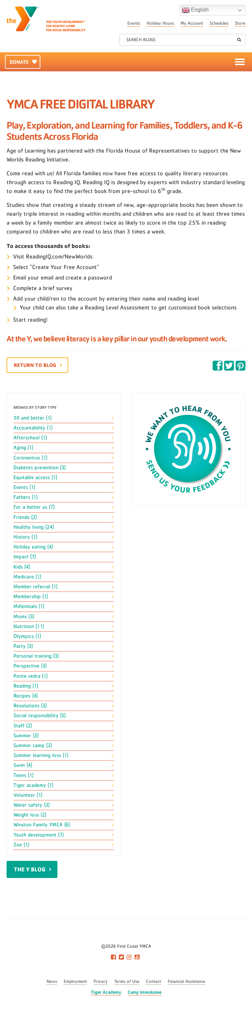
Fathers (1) (25, 497)
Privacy (101, 981)
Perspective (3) (30, 665)
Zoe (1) (21, 844)
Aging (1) (23, 447)
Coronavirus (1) (30, 457)
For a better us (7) (33, 507)
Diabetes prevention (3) (39, 467)
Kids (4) (21, 567)
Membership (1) (30, 596)
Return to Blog (35, 365)
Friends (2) (25, 517)
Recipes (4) (25, 695)
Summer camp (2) (32, 745)
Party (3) (23, 646)
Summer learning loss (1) (40, 755)
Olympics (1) (27, 636)
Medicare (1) (27, 576)
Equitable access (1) (35, 477)
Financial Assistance (186, 981)
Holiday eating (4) (33, 546)
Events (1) (24, 487)
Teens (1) (23, 775)
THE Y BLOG (29, 869)
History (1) (25, 537)
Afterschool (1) (30, 437)
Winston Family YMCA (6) (41, 824)
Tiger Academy (106, 992)
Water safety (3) (31, 805)
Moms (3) (23, 616)
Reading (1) (25, 686)
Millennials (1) (28, 606)
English (199, 9)
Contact (153, 981)
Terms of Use (126, 981)
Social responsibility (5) (39, 715)
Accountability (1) (32, 427)
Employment (75, 981)
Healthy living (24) (33, 527)
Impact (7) (24, 556)
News (52, 981)
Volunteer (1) (27, 795)
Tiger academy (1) (33, 785)
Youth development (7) (38, 835)
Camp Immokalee (144, 992)
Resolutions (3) (30, 705)
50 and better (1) (32, 418)
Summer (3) (25, 735)
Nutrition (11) (28, 626)
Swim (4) (22, 765)
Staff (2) (22, 725)
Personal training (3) (36, 656)
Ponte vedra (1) (30, 676)
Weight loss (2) (29, 814)
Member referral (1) (35, 586)
